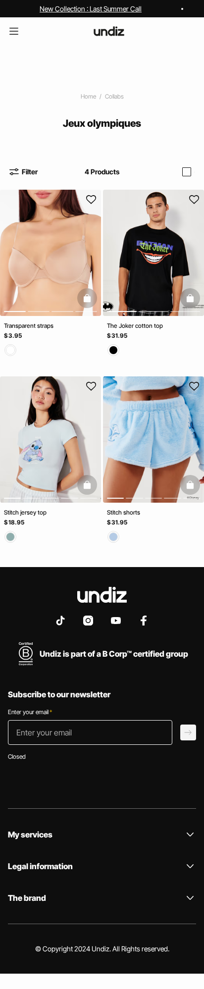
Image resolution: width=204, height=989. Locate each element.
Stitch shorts (123, 512)
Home (88, 96)
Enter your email (30, 712)
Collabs (114, 96)
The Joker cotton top (135, 325)
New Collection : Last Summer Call (91, 8)
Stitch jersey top (25, 512)
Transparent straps (28, 325)
